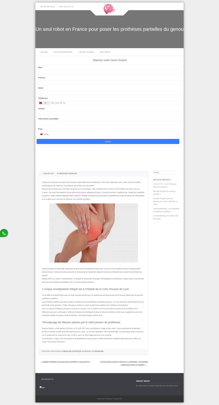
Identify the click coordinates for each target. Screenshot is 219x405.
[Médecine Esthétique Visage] (110, 14)
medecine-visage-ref (68, 173)
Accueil (44, 52)
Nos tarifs (105, 52)
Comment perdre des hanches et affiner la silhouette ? (65, 362)
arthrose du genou (78, 192)
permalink (99, 351)
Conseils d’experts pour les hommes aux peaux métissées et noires (165, 201)
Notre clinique (86, 52)
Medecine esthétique (72, 351)
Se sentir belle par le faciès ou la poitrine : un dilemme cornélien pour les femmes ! (124, 363)
